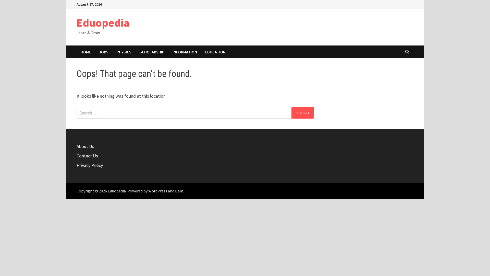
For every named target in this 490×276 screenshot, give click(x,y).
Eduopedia (103, 23)
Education (215, 51)
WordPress (157, 190)
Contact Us (87, 156)
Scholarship (152, 51)
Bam (179, 190)
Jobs (103, 51)
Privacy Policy (90, 165)
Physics (124, 51)
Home (86, 51)
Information (185, 51)
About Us (85, 146)
